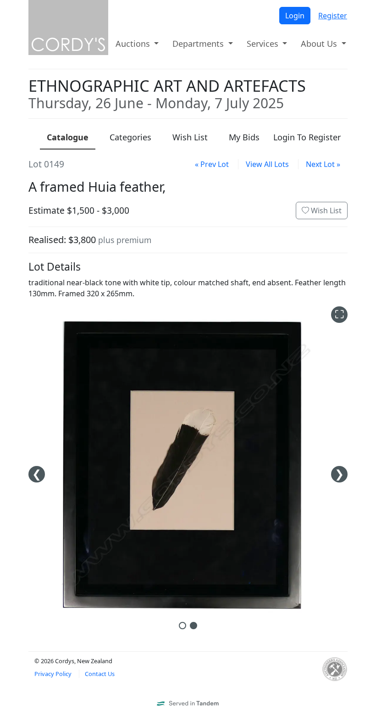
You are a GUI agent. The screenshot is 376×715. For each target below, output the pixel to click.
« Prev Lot (212, 164)
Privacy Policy (53, 674)
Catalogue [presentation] (67, 137)
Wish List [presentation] (190, 137)
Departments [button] (199, 43)
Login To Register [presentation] (307, 137)
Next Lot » (323, 164)
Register (332, 16)
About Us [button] (320, 43)
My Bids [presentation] (244, 137)
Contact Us (100, 674)
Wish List (325, 210)
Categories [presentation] (130, 137)
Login (294, 16)
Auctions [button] (134, 43)
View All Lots (267, 164)
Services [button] (264, 43)
